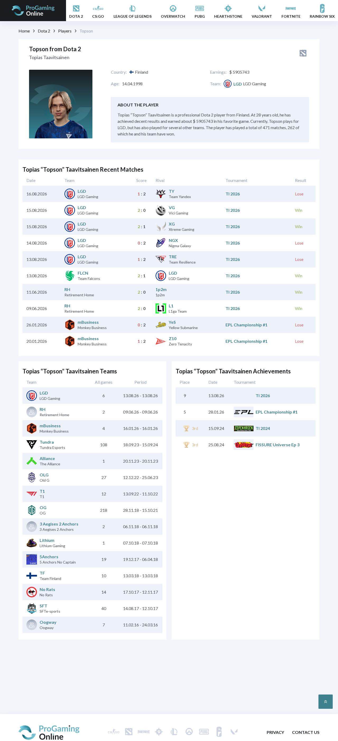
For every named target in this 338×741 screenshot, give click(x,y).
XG (172, 223)
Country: (119, 72)
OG (43, 507)
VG (172, 207)
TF (42, 572)
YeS (172, 322)
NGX (173, 240)
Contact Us (306, 732)
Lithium (47, 540)
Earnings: (218, 72)
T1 (42, 491)
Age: (115, 83)
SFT (43, 605)
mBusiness (88, 322)
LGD (237, 83)
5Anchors (49, 556)
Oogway (48, 622)
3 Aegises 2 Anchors (59, 523)
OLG (44, 474)
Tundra (47, 441)
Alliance (47, 458)
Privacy (275, 732)
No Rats (47, 589)
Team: (215, 83)
